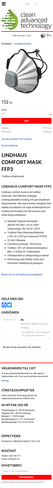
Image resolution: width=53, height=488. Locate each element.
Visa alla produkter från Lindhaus (16, 138)
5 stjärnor (15, 319)
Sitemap (5, 380)
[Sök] (36, 3)
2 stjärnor (7, 319)
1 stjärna (4, 319)
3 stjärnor (9, 319)
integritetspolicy (39, 482)
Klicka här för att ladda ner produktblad (21, 274)
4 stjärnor (12, 319)
